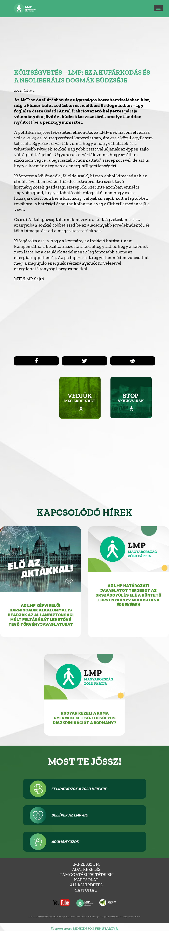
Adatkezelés (86, 869)
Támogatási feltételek (86, 874)
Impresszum (86, 864)
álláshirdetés (86, 884)
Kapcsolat (86, 879)
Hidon (137, 916)
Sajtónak (86, 890)
